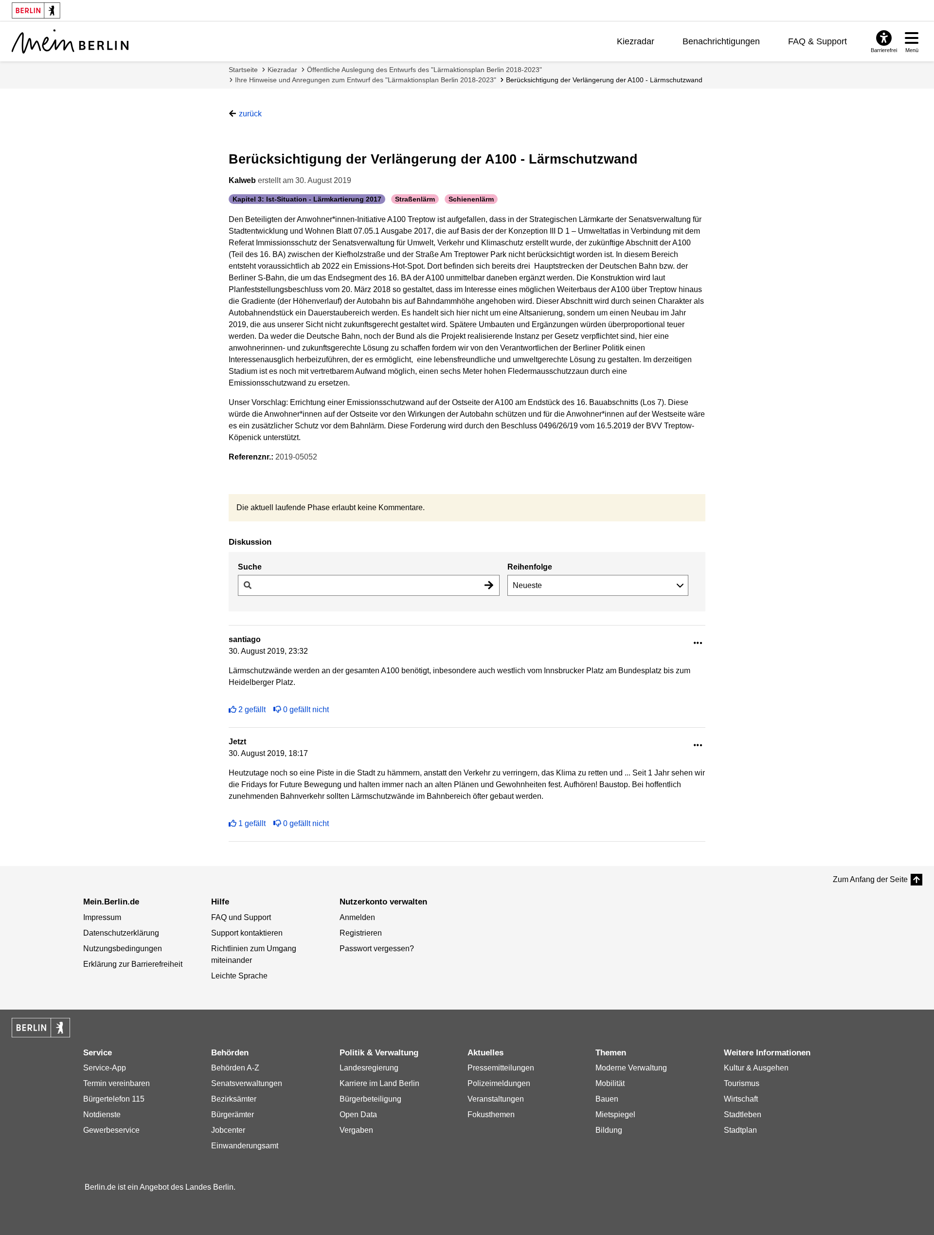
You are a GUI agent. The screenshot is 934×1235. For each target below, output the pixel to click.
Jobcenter (228, 1130)
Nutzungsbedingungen (122, 948)
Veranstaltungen (495, 1099)
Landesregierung (369, 1068)
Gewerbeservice (111, 1130)
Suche (250, 567)
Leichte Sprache (239, 976)
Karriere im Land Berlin (379, 1083)
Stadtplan (740, 1130)
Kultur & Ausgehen (756, 1068)
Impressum (102, 917)
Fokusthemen (491, 1114)
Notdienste (102, 1114)
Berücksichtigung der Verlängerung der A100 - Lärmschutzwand (604, 80)
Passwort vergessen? (377, 948)
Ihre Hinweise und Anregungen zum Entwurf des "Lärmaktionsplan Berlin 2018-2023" (365, 80)
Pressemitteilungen (500, 1068)
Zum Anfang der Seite (870, 879)
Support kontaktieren (247, 933)
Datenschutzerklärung (121, 933)
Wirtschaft (741, 1099)
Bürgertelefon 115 (113, 1099)
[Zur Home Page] (70, 41)
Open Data (358, 1114)
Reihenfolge (529, 567)
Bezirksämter (233, 1099)
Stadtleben (742, 1114)
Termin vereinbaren (116, 1083)
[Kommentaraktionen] (698, 643)
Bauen (606, 1099)
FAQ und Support (241, 917)
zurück (250, 114)
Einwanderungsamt (244, 1146)
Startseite (243, 70)
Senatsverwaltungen (246, 1083)
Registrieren (361, 933)
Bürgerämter (232, 1114)
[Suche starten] (489, 585)
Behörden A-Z (235, 1068)
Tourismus (741, 1083)
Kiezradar (635, 41)
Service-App (104, 1068)
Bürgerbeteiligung (370, 1099)
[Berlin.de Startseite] (41, 1027)
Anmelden (357, 917)
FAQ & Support (817, 41)
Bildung (608, 1130)
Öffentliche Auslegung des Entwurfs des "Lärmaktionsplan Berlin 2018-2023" (424, 70)
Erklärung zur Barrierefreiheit (132, 964)
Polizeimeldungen (498, 1083)
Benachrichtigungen (721, 41)
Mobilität (610, 1083)
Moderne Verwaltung (631, 1068)
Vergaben (356, 1130)
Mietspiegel (615, 1114)
